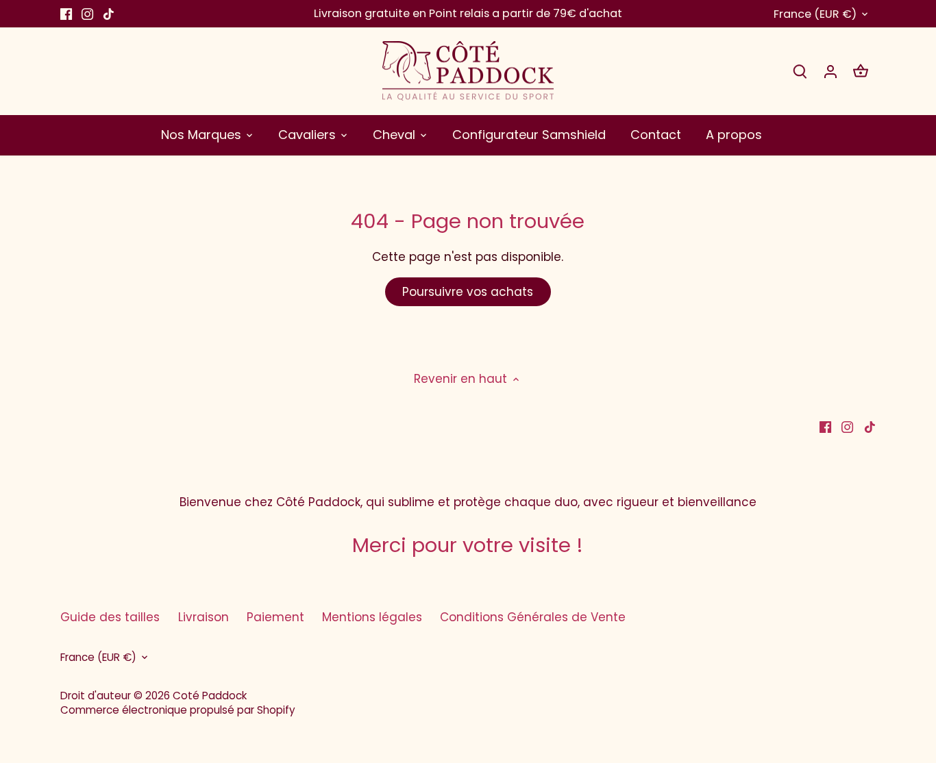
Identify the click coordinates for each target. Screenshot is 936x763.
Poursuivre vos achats (467, 292)
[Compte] (830, 71)
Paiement (275, 617)
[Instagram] (87, 13)
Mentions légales (372, 617)
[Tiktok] (108, 13)
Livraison (203, 617)
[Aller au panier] (860, 71)
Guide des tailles (110, 617)
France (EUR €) (815, 14)
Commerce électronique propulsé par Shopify (177, 710)
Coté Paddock (210, 695)
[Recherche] (800, 71)
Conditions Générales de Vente (533, 617)
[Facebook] (66, 13)
